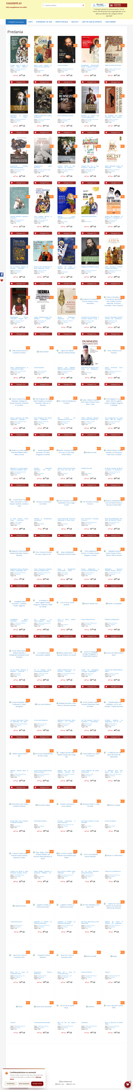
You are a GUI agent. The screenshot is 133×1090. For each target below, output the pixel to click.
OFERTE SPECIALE (61, 22)
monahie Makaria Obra (68, 673)
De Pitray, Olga (89, 321)
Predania (17, 70)
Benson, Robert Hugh (44, 169)
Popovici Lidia (89, 774)
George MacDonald (20, 472)
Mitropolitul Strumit (67, 1026)
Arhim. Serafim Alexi (20, 371)
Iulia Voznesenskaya (44, 119)
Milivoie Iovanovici (114, 169)
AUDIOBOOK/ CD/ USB (44, 22)
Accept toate (37, 1083)
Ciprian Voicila (113, 220)
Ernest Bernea (42, 321)
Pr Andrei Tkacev (19, 321)
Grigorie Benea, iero (115, 69)
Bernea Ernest (113, 623)
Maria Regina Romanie (91, 119)
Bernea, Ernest (66, 421)
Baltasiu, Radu (113, 321)
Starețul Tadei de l (43, 421)
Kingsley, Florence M (115, 270)
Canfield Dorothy (43, 673)
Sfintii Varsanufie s (43, 1026)
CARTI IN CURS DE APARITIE (92, 22)
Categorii (15, 22)
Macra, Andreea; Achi (68, 824)
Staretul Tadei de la (114, 472)
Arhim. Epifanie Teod (20, 421)
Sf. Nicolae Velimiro (91, 69)
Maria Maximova (19, 220)
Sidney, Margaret (43, 220)
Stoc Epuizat (91, 787)
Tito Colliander (42, 371)
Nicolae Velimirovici (114, 421)
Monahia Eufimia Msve (20, 724)
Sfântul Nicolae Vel (114, 976)
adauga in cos (20, 82)
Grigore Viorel (42, 976)
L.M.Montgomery (90, 169)
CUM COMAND (110, 22)
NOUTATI (74, 22)
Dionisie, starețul (114, 673)
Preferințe (10, 1083)
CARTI (30, 22)
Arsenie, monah (66, 119)
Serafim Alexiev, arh (114, 573)
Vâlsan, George (113, 119)
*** (39, 472)
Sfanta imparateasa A (44, 623)
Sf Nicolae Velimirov (20, 69)
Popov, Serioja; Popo (115, 774)
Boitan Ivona (18, 270)
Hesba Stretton (89, 573)
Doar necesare (24, 1083)
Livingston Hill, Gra (67, 371)
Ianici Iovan (65, 573)
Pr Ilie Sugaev (18, 522)
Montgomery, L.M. (19, 976)
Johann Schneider (19, 169)
